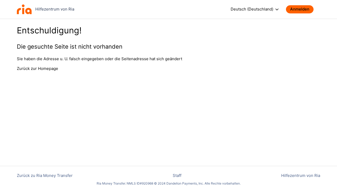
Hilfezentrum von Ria (300, 175)
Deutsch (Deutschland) (252, 9)
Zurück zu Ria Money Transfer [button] (45, 175)
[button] (302, 9)
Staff (177, 175)
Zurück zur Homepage (37, 68)
